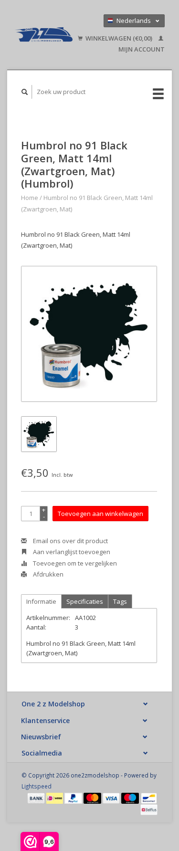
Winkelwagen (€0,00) (119, 38)
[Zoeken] (25, 92)
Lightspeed (36, 786)
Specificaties (84, 601)
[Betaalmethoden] (36, 797)
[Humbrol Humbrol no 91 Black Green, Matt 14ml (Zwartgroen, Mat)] (89, 333)
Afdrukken (47, 574)
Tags (120, 601)
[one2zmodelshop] (43, 34)
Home (29, 197)
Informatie (41, 601)
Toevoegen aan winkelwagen (100, 513)
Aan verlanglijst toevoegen (71, 551)
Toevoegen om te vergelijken (74, 563)
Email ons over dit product (70, 540)
